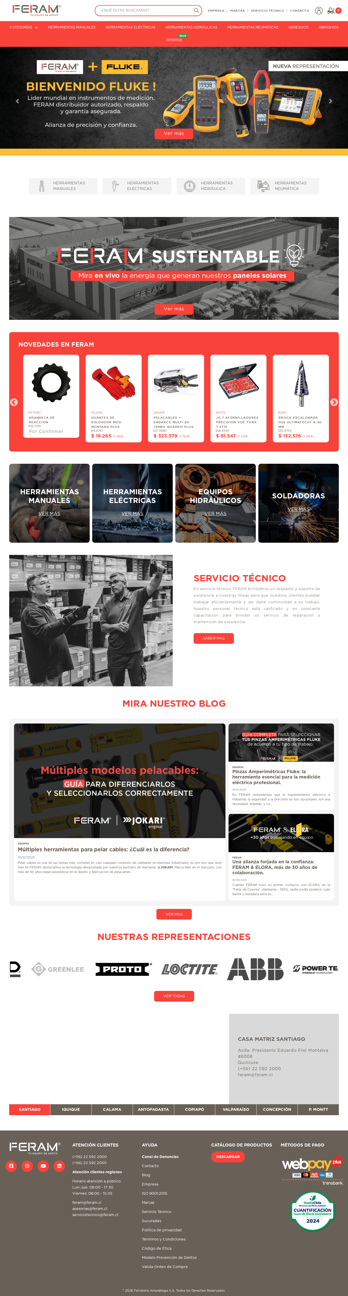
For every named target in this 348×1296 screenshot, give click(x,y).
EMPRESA (216, 10)
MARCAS (237, 10)
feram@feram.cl (86, 1203)
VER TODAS (174, 996)
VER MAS (174, 914)
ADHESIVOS (298, 27)
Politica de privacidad (162, 1230)
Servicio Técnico (156, 1212)
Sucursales (151, 1221)
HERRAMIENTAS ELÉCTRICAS (130, 27)
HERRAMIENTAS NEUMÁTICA (291, 186)
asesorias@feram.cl (89, 1209)
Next (332, 400)
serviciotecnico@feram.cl (95, 1215)
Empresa (150, 1184)
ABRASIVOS (329, 27)
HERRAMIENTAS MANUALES (72, 27)
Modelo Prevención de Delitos (169, 1258)
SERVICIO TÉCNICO (267, 10)
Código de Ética (156, 1248)
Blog (146, 1175)
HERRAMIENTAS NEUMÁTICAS (252, 27)
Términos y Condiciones (163, 1239)
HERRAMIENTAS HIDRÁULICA (217, 186)
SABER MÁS (214, 638)
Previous (12, 400)
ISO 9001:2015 (154, 1193)
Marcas (148, 1203)
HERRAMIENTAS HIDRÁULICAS (191, 27)
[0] (331, 11)
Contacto (150, 1166)
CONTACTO (299, 10)
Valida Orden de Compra (165, 1267)
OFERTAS (176, 38)
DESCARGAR (228, 1157)
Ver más (174, 309)
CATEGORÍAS (21, 27)
